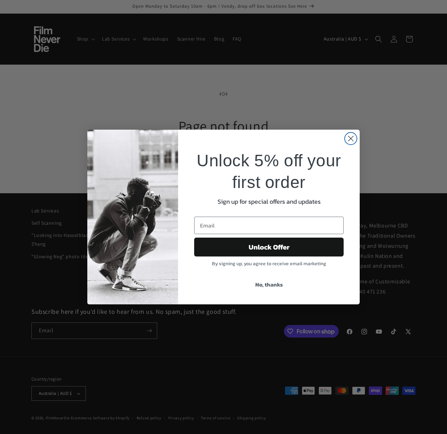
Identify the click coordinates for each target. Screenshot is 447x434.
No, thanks (269, 284)
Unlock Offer (269, 247)
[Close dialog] (351, 138)
